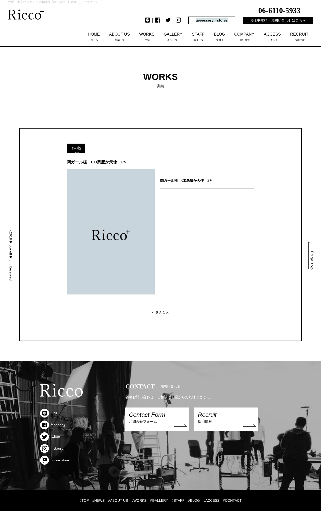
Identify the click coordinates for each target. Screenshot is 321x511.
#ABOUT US (118, 500)
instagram (58, 448)
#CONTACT (232, 500)
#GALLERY (159, 500)
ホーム (94, 36)
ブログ (219, 36)
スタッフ (198, 36)
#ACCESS (211, 500)
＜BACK (160, 312)
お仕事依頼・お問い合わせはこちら (278, 20)
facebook (58, 425)
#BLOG (194, 500)
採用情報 (299, 36)
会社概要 (244, 36)
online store (60, 460)
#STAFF (178, 500)
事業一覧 (119, 36)
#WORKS (138, 500)
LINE (54, 413)
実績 (146, 36)
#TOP (84, 500)
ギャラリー (173, 36)
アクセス (272, 36)
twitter (55, 437)
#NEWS (98, 500)
